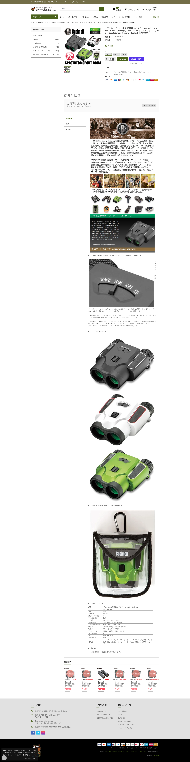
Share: (107, 67)
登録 (154, 10)
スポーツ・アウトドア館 (41, 51)
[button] (148, 59)
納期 (67, 124)
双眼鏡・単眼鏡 (118, 74)
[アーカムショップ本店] (127, 744)
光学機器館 (37, 43)
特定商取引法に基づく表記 (104, 718)
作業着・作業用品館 (40, 47)
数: (106, 59)
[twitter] (38, 733)
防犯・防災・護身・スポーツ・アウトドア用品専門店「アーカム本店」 (126, 751)
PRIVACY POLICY (27, 758)
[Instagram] (43, 733)
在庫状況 (107, 40)
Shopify (156, 755)
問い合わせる (150, 105)
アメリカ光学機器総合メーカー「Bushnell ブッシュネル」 (132, 72)
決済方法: (107, 76)
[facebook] (33, 733)
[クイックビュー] (105, 669)
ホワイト (116, 54)
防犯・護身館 (37, 36)
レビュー (69, 129)
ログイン (149, 10)
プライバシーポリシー (103, 714)
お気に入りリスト (133, 10)
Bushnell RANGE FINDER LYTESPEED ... (70, 684)
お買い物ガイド (101, 711)
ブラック (108, 54)
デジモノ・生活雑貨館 (40, 54)
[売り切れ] (70, 669)
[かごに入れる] (101, 669)
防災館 (35, 39)
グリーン (124, 54)
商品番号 (107, 37)
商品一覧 (156, 17)
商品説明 (69, 118)
